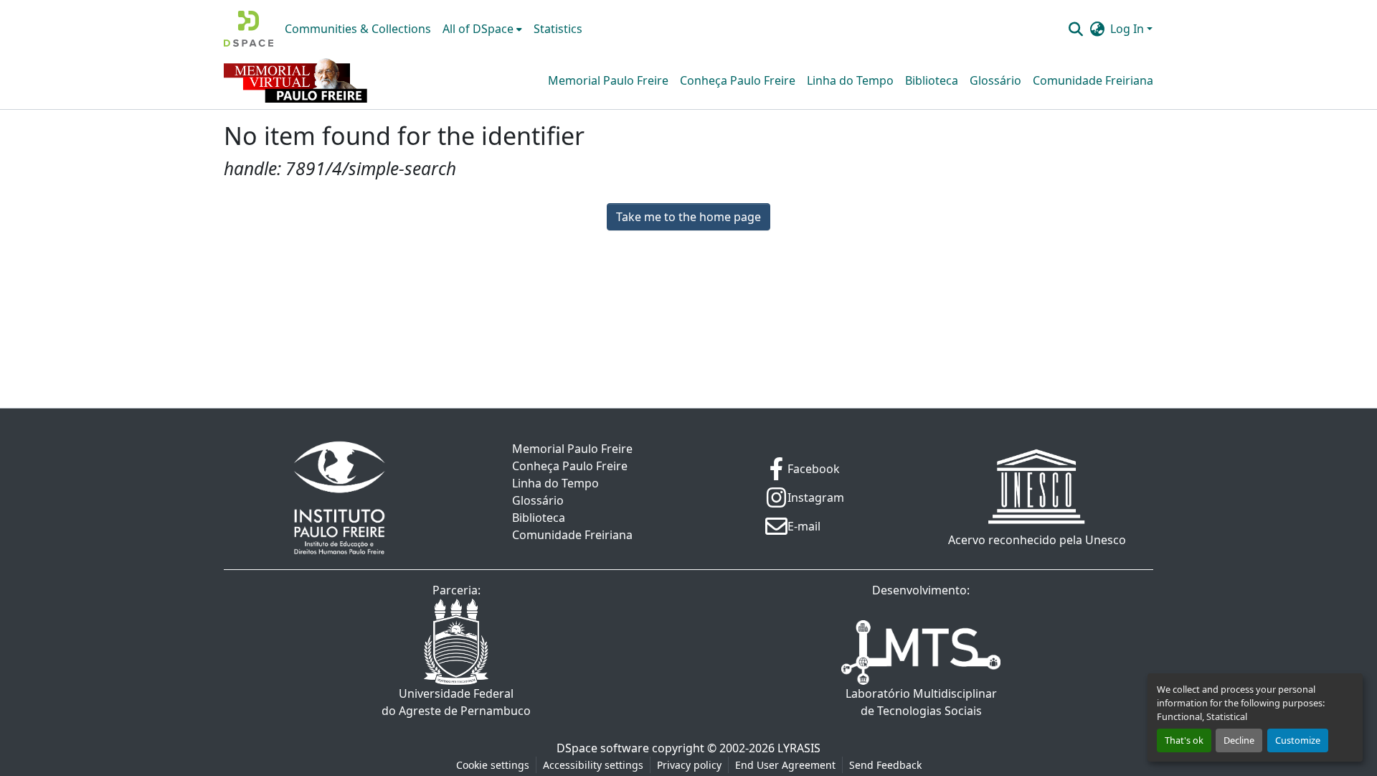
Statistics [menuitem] (558, 29)
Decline (1239, 740)
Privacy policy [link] (689, 765)
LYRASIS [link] (798, 748)
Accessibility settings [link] (593, 765)
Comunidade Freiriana (1093, 80)
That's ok (1184, 740)
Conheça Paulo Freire (737, 80)
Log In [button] (1128, 29)
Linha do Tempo (850, 80)
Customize (1297, 740)
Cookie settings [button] (492, 765)
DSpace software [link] (603, 748)
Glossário (995, 80)
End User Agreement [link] (785, 765)
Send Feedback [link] (885, 765)
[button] (248, 29)
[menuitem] (482, 28)
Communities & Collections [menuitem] (358, 29)
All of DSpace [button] (478, 29)
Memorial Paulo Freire (608, 80)
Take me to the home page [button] (688, 217)
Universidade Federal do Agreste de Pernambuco (456, 702)
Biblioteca (931, 80)
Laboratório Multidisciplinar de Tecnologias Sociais (921, 702)
